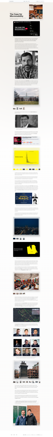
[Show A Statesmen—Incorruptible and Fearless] (14, 381)
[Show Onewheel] (36, 381)
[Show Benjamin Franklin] (20, 381)
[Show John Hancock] (23, 381)
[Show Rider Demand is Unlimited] (39, 169)
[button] (26, 96)
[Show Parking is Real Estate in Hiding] (23, 169)
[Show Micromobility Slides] (14, 169)
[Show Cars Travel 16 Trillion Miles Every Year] (17, 169)
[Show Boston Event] (14, 293)
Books (26, 1)
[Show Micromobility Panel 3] (17, 293)
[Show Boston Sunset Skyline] (14, 238)
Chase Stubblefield (11, 1)
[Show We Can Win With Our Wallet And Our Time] (27, 169)
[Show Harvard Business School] (14, 108)
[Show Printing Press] (27, 381)
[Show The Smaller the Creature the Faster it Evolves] (33, 169)
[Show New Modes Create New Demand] (36, 169)
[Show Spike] (17, 238)
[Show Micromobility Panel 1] (20, 293)
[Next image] (38, 97)
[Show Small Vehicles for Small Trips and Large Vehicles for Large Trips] (30, 169)
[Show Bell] (17, 108)
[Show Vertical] (20, 238)
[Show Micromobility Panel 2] (23, 293)
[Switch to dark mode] (41, 1)
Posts (28, 1)
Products (24, 1)
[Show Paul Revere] (39, 381)
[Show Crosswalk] (33, 381)
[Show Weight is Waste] (20, 169)
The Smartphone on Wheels (20, 189)
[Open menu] (43, 1)
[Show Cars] (30, 381)
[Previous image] (14, 97)
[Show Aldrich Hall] (23, 108)
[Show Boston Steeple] (17, 381)
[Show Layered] (23, 238)
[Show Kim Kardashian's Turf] (20, 108)
